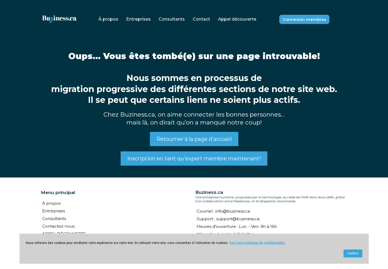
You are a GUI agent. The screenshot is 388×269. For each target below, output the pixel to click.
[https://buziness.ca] (59, 19)
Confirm (353, 253)
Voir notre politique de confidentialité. (257, 243)
